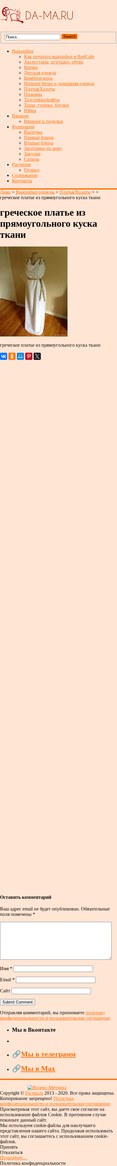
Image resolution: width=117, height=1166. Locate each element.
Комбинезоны (38, 78)
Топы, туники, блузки (46, 105)
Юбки (30, 110)
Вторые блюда (38, 142)
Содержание (25, 175)
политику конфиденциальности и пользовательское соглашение (55, 1015)
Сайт (5, 990)
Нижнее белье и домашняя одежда (59, 83)
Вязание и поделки (43, 121)
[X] (37, 356)
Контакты (22, 180)
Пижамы (33, 94)
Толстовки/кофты (42, 99)
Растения (21, 164)
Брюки (31, 67)
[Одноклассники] (12, 356)
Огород (31, 169)
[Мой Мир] (20, 356)
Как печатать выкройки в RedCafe (59, 56)
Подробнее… (13, 1157)
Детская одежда (40, 72)
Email (7, 979)
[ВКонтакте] (3, 356)
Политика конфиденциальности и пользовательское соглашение (55, 1101)
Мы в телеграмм (48, 1054)
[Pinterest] (28, 356)
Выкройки (23, 51)
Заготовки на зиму (43, 148)
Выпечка (33, 132)
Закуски (32, 153)
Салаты (31, 159)
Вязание (20, 115)
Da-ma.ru (34, 1093)
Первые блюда (39, 137)
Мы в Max (38, 1068)
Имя (6, 968)
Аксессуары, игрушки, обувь (53, 61)
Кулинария (23, 126)
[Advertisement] (58, 624)
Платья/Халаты (39, 88)
